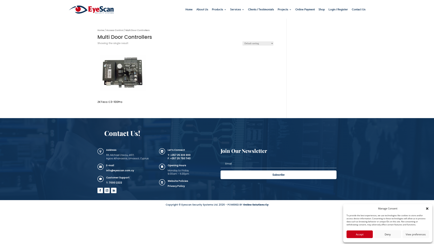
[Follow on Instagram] (107, 190)
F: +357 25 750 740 (179, 158)
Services (235, 9)
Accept (359, 234)
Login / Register (338, 9)
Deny (388, 234)
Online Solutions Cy (256, 204)
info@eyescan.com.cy (120, 170)
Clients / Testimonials (261, 9)
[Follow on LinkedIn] (113, 190)
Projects (283, 9)
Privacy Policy (176, 186)
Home (189, 9)
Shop (322, 9)
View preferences (416, 234)
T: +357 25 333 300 (179, 155)
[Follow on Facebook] (100, 190)
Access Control (114, 30)
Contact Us (359, 9)
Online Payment (305, 9)
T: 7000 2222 (114, 182)
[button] (427, 208)
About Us (202, 9)
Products (217, 9)
